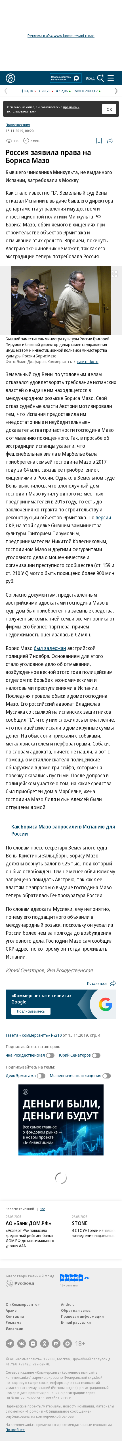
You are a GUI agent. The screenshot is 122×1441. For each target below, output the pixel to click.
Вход (90, 78)
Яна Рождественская (25, 1055)
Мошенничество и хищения (75, 1075)
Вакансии (14, 1328)
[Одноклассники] (44, 1343)
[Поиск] (100, 78)
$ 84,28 (27, 90)
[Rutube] (56, 1343)
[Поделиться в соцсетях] (110, 140)
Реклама (14, 1322)
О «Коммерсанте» (23, 1304)
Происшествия (18, 124)
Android (68, 1304)
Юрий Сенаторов (75, 1055)
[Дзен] (33, 1343)
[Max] (67, 1343)
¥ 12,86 (62, 90)
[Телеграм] (10, 1343)
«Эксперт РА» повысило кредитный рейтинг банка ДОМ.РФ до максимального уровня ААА (30, 1238)
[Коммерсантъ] (10, 78)
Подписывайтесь (31, 1011)
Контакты (15, 1316)
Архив (11, 1310)
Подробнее (15, 1429)
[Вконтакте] (21, 1343)
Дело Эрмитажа (21, 1075)
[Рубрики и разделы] (110, 78)
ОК (109, 109)
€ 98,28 (45, 90)
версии (103, 517)
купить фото (87, 361)
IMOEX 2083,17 (85, 90)
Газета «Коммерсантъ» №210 (34, 1035)
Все (42, 1209)
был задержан (50, 648)
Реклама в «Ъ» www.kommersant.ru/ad (61, 35)
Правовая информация (82, 1316)
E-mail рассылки (76, 1322)
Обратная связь (76, 1310)
